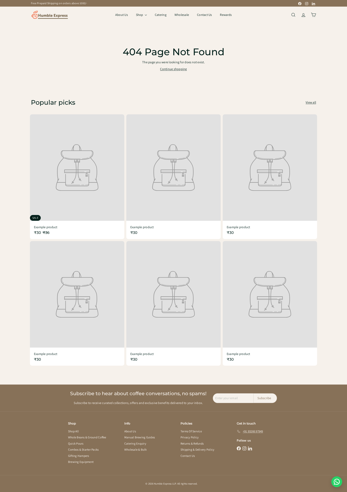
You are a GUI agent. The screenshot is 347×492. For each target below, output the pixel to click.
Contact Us (204, 15)
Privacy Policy (190, 437)
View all (311, 102)
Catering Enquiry (135, 443)
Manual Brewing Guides (139, 437)
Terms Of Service (191, 431)
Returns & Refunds (192, 443)
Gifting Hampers (78, 456)
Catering (160, 15)
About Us (121, 15)
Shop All (73, 431)
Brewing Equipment (81, 462)
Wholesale (182, 15)
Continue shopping (173, 69)
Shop (140, 15)
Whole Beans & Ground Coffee (87, 437)
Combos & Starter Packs (83, 449)
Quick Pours (76, 443)
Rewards (226, 15)
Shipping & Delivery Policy (197, 449)
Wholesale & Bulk (135, 449)
